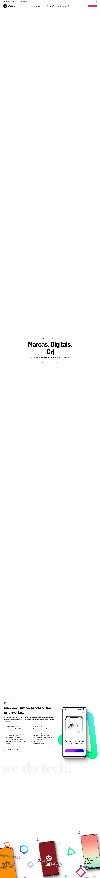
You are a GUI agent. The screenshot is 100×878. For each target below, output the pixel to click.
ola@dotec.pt (24, 1)
